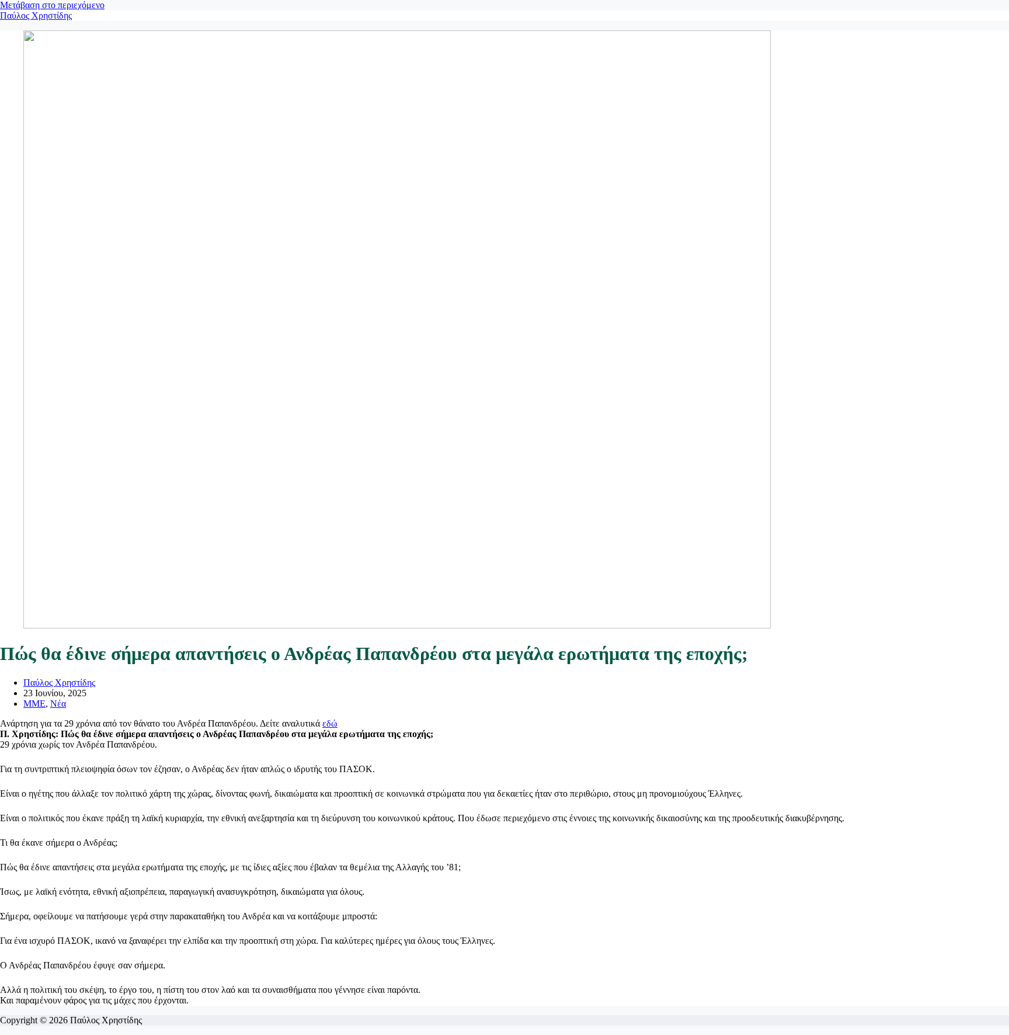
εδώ (330, 723)
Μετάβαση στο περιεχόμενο (52, 5)
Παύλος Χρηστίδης (36, 15)
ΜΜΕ (34, 703)
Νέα (58, 703)
